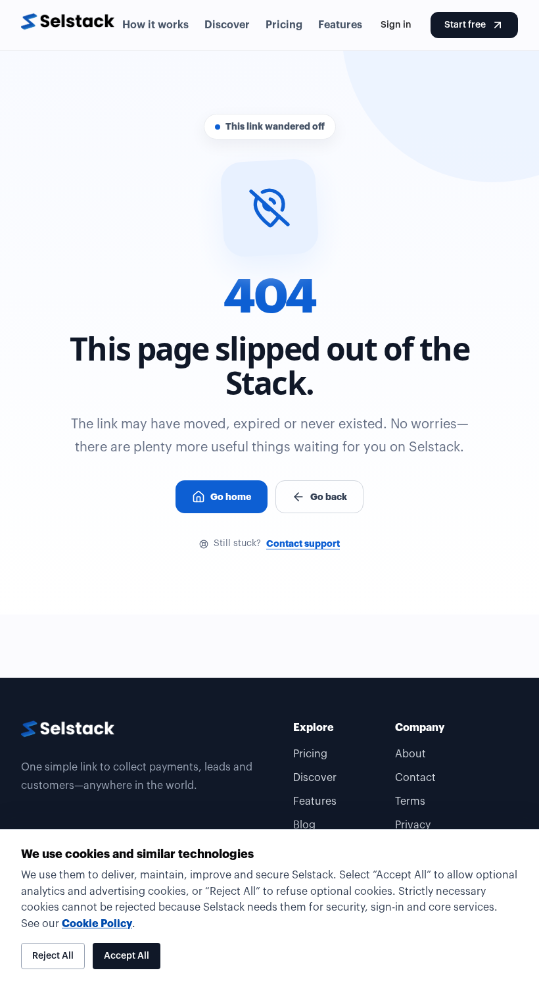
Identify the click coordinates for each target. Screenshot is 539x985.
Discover (227, 25)
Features (340, 25)
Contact (415, 777)
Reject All (53, 956)
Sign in (396, 25)
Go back (328, 496)
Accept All (126, 956)
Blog (304, 825)
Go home (230, 496)
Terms (410, 801)
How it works (155, 25)
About (410, 754)
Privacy (413, 825)
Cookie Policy (97, 924)
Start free (465, 25)
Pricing (284, 25)
